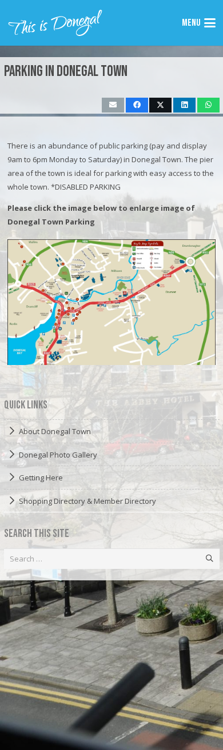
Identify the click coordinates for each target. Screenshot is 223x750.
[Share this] (137, 105)
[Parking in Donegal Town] (111, 302)
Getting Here (41, 477)
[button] (198, 23)
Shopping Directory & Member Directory (87, 501)
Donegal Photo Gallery (58, 455)
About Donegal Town (55, 431)
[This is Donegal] (55, 23)
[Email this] (113, 105)
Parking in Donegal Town (66, 72)
